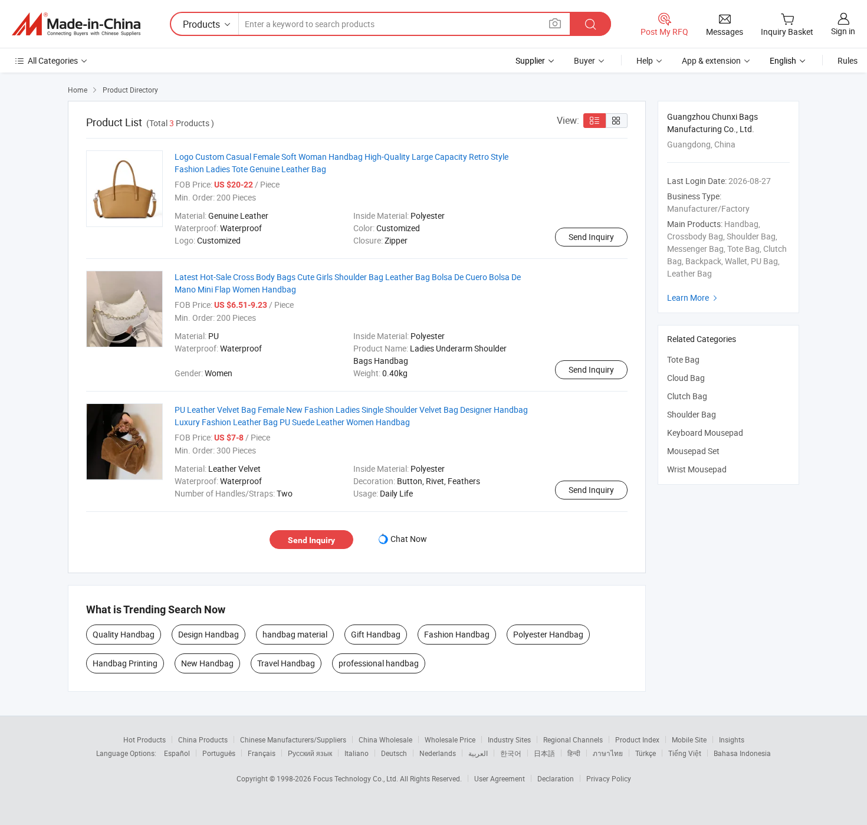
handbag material (294, 634)
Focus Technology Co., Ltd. (356, 778)
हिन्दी (573, 753)
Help (644, 60)
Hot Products (144, 739)
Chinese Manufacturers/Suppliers (293, 739)
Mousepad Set (693, 450)
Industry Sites (509, 739)
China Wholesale (385, 739)
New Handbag (207, 663)
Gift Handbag (375, 634)
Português (218, 753)
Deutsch (394, 753)
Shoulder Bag (691, 414)
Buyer (584, 60)
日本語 (544, 753)
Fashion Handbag (457, 634)
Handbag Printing (125, 663)
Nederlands (437, 753)
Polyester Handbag (548, 634)
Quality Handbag (124, 634)
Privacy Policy (608, 778)
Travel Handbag (286, 663)
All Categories (53, 60)
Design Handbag (208, 634)
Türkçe (645, 753)
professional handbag (379, 663)
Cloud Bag (686, 377)
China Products (203, 739)
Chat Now (408, 538)
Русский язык (310, 753)
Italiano (356, 753)
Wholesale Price (450, 739)
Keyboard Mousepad (705, 432)
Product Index (637, 739)
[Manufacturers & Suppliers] (76, 24)
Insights (731, 739)
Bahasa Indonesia (742, 753)
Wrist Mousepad (697, 469)
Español (177, 753)
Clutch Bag (687, 396)
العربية (478, 753)
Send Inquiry (591, 236)
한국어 (510, 753)
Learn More (693, 297)
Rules (848, 60)
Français (261, 753)
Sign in (843, 31)
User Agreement (499, 778)
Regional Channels (573, 739)
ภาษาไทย (608, 753)
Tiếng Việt (684, 753)
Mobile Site (689, 739)
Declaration (555, 778)
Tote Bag (683, 359)
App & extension (711, 60)
